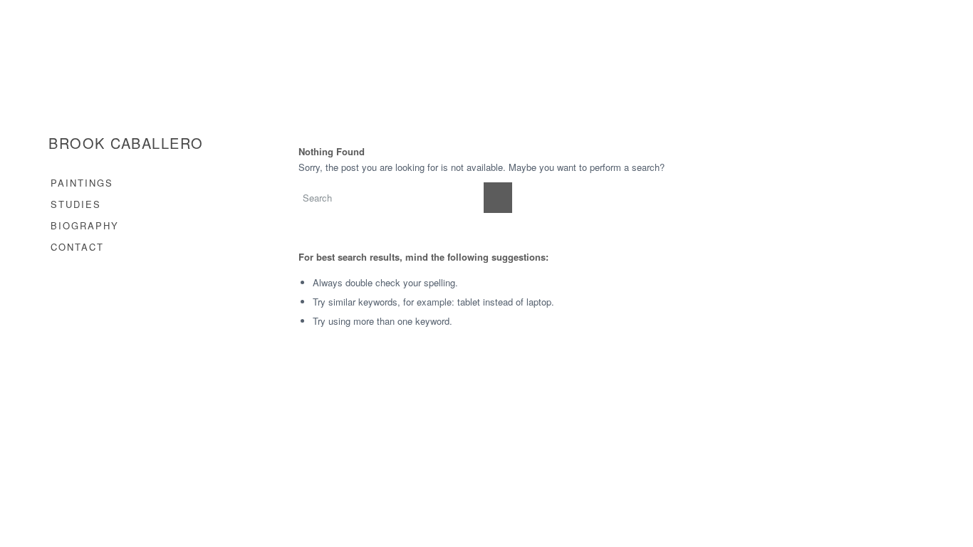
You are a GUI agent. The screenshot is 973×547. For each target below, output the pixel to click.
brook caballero (126, 143)
